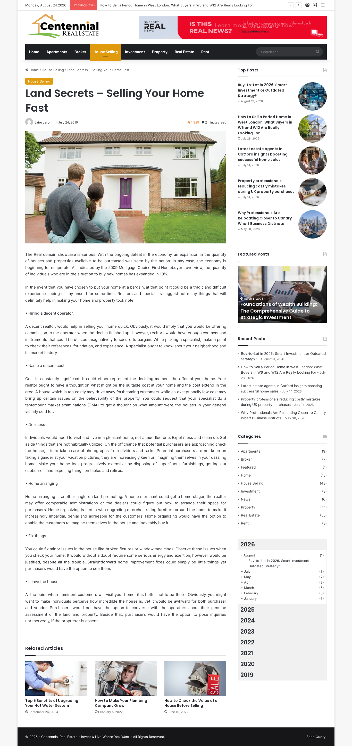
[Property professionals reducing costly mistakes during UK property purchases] (312, 192)
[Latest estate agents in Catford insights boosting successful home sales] (312, 160)
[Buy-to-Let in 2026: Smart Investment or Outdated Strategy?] (312, 96)
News (245, 499)
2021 (246, 653)
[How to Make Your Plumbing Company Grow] (126, 678)
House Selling (106, 52)
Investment (135, 52)
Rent (205, 52)
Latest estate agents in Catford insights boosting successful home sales (263, 154)
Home (34, 52)
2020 (247, 664)
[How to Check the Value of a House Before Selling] (195, 678)
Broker (80, 52)
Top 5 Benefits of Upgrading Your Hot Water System (51, 703)
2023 (247, 631)
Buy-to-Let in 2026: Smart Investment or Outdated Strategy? (262, 90)
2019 (246, 675)
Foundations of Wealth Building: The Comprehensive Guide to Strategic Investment (278, 310)
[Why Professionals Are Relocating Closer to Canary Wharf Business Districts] (312, 224)
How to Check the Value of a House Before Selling (190, 703)
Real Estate (184, 52)
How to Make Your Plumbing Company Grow (121, 703)
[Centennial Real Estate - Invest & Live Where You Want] (62, 26)
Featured (248, 467)
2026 (247, 544)
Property (159, 52)
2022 (247, 642)
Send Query (315, 737)
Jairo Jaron (43, 122)
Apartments (56, 52)
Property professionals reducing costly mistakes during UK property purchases (266, 186)
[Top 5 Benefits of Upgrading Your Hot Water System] (56, 678)
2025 (247, 609)
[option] (282, 294)
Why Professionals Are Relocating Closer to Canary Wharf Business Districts (265, 218)
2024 (247, 620)
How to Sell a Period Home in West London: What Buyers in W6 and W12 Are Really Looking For (176, 5)
